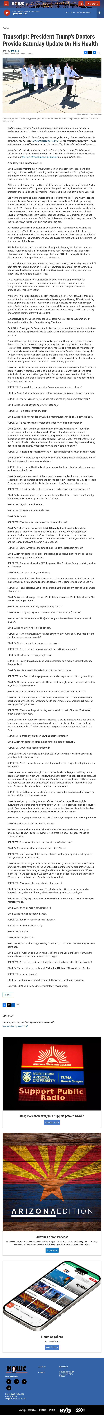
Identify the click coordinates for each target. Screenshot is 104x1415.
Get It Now (52, 1347)
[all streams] (100, 13)
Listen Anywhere (52, 1337)
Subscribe (52, 1250)
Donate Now (52, 1122)
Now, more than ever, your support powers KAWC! (52, 1116)
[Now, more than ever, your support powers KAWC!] (52, 1074)
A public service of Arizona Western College (66, 1374)
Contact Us (63, 1367)
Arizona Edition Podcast (52, 1237)
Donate (94, 4)
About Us (42, 1367)
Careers (41, 1373)
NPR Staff (15, 51)
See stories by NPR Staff (15, 1026)
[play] (7, 12)
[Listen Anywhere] (52, 1296)
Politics (6, 28)
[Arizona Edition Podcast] (52, 1182)
